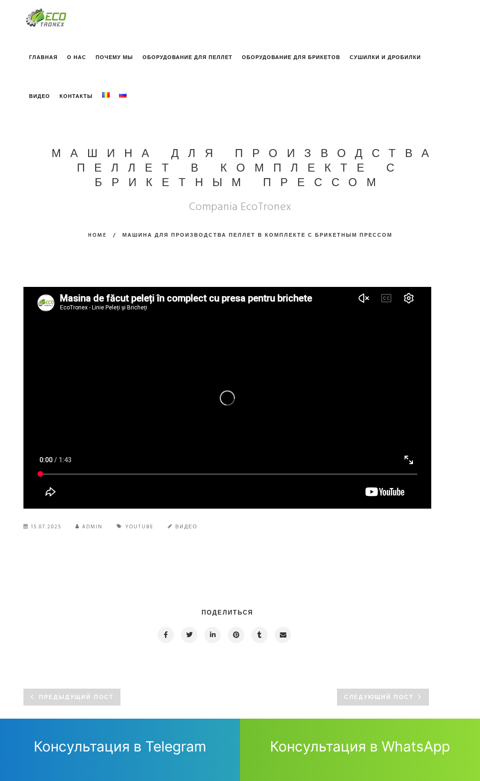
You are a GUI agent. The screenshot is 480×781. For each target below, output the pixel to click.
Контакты (76, 96)
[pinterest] (235, 635)
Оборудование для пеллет (187, 57)
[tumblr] (259, 635)
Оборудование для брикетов (291, 57)
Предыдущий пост (76, 697)
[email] (282, 635)
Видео (39, 96)
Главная (43, 57)
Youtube (139, 527)
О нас (76, 57)
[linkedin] (212, 635)
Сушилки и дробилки (385, 57)
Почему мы (114, 57)
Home (97, 235)
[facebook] (165, 635)
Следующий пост (378, 697)
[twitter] (188, 635)
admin (92, 527)
